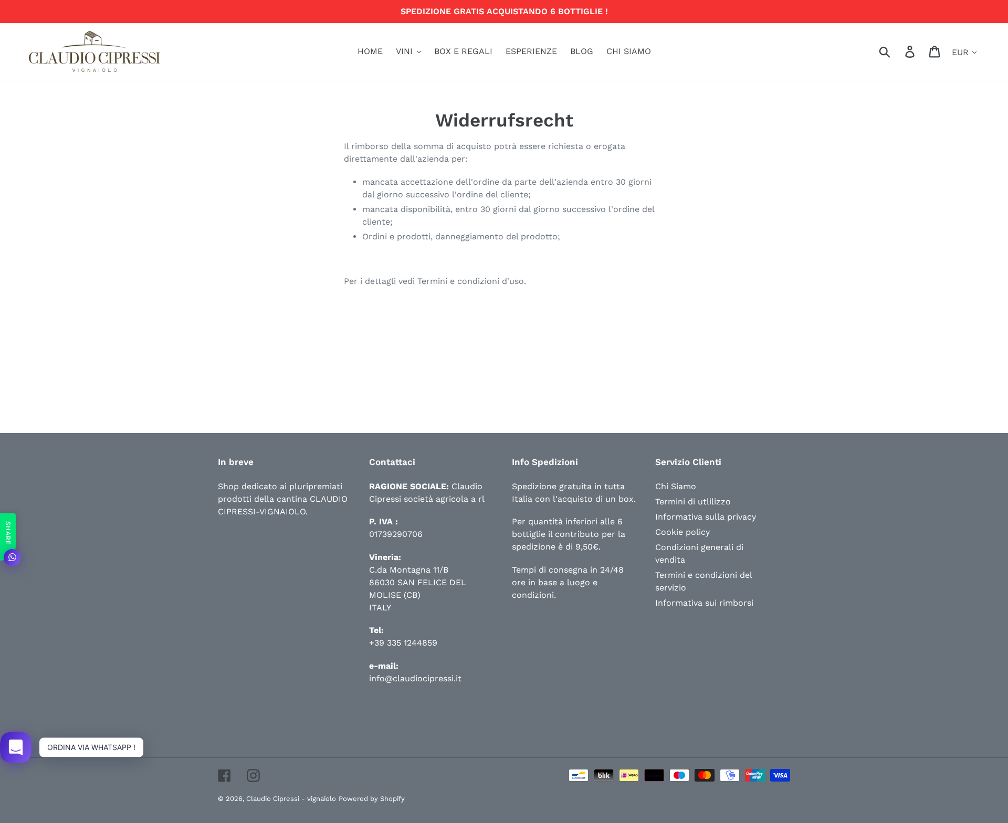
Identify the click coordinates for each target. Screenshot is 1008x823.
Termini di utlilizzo (693, 502)
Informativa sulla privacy (705, 517)
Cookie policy (682, 532)
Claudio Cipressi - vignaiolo (291, 799)
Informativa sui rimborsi (704, 603)
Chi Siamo (675, 486)
